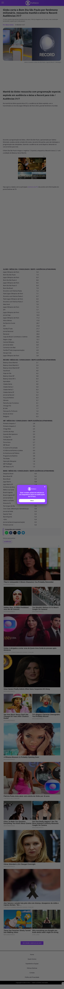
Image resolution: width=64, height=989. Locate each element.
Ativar (32, 500)
